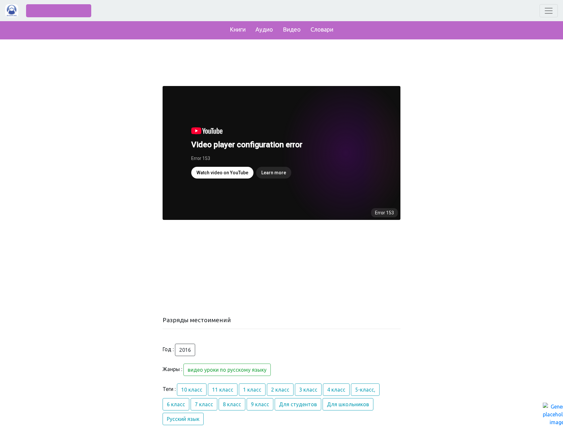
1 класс (252, 390)
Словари (321, 29)
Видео (292, 29)
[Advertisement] (281, 268)
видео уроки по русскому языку (227, 370)
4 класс (336, 390)
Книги (238, 29)
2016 (185, 350)
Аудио (264, 29)
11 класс (222, 390)
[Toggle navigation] (549, 10)
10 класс (191, 390)
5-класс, (365, 390)
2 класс (280, 390)
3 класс (308, 390)
